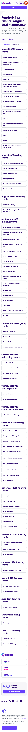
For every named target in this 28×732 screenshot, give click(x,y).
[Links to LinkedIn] (13, 701)
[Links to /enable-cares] (8, 662)
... (1, 44)
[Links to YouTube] (21, 701)
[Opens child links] (24, 662)
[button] (17, 3)
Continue (9, 728)
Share (12, 39)
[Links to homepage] (14, 655)
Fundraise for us (7, 44)
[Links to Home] (6, 3)
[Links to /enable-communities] (8, 674)
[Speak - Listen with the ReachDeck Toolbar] (26, 3)
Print (5, 39)
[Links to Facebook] (9, 701)
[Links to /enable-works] (8, 668)
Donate (14, 7)
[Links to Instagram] (17, 701)
